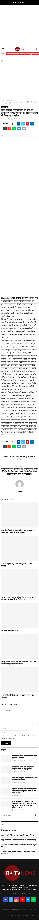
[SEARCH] (35, 815)
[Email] (28, 899)
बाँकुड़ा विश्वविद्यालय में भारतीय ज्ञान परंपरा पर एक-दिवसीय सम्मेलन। (18, 840)
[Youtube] (22, 899)
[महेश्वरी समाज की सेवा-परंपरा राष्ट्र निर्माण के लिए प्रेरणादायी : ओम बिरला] (6, 758)
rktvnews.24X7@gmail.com (23, 893)
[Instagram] (16, 899)
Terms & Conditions (16, 915)
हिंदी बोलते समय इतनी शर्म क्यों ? (10, 630)
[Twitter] (11, 899)
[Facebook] (5, 899)
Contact (31, 915)
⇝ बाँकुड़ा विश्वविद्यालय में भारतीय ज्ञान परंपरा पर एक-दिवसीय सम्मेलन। (19, 54)
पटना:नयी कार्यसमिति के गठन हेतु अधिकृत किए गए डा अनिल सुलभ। (18, 835)
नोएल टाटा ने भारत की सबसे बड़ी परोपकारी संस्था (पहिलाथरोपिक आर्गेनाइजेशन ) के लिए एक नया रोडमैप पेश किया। (24, 790)
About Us (6, 915)
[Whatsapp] (33, 899)
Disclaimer (25, 915)
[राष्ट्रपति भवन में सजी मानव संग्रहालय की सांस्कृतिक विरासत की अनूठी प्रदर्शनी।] (6, 769)
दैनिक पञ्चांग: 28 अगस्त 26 (8, 830)
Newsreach (29, 909)
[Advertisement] (19, 25)
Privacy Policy (18, 918)
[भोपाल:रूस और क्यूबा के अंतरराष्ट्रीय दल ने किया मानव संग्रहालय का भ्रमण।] (6, 780)
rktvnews (5, 119)
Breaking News (5, 107)
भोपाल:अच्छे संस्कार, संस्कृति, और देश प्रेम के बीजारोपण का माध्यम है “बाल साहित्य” (19, 852)
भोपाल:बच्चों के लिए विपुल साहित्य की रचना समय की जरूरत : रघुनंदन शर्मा (19, 846)
